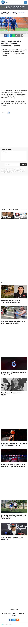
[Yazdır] (19, 35)
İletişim (14, 613)
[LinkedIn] (11, 35)
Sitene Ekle (13, 615)
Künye (9, 613)
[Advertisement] (14, 74)
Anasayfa (4, 613)
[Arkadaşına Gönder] (16, 35)
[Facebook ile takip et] (10, 620)
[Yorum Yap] (22, 35)
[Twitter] (8, 35)
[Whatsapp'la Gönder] (13, 35)
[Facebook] (5, 35)
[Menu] (25, 2)
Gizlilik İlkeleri (21, 613)
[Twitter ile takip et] (14, 620)
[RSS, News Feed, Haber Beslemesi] (17, 620)
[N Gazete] (6, 2)
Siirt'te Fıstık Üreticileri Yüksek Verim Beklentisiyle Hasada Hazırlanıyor (15, 7)
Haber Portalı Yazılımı (8, 624)
